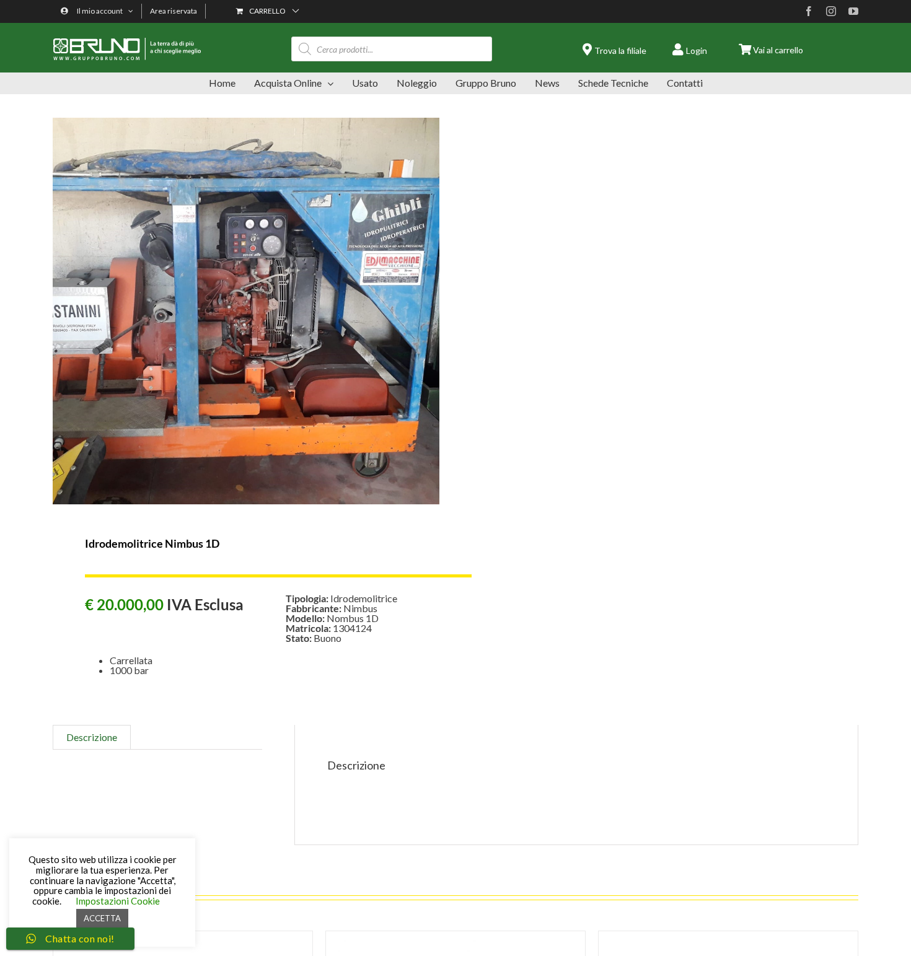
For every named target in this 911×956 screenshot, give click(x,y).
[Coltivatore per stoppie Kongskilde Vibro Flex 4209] (728, 936)
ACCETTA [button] (102, 918)
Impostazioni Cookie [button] (118, 900)
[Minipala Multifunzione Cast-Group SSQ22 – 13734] (455, 936)
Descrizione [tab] (91, 737)
